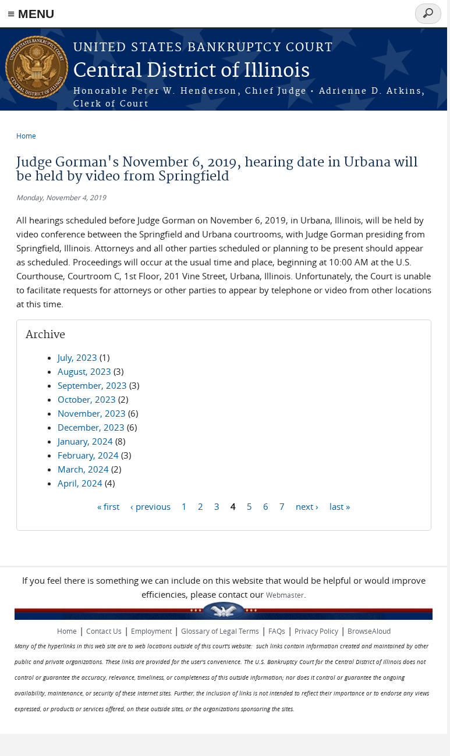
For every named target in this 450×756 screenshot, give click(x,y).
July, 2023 (77, 357)
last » (339, 506)
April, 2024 (80, 483)
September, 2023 (92, 385)
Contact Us (104, 631)
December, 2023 (91, 427)
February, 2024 (88, 455)
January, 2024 (85, 441)
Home (26, 135)
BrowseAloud (369, 631)
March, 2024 (83, 469)
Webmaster (285, 594)
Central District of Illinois (191, 71)
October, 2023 (87, 399)
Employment (151, 631)
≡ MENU (31, 13)
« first (108, 506)
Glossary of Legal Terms (220, 631)
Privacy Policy (316, 631)
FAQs (276, 631)
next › (307, 506)
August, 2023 (84, 371)
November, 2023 (92, 413)
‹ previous (150, 506)
